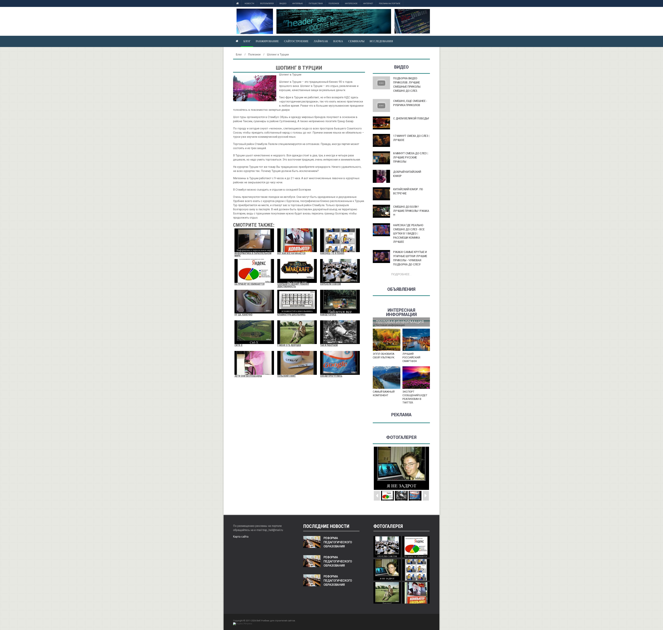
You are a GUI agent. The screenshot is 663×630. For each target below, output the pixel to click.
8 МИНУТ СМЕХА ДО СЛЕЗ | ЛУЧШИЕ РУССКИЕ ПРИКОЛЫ (410, 157)
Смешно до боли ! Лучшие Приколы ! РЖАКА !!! (411, 211)
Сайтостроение (296, 41)
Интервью (297, 3)
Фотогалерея (267, 3)
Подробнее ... (401, 274)
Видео (283, 3)
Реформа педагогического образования (338, 542)
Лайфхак (321, 41)
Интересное (351, 3)
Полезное (334, 3)
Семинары (356, 41)
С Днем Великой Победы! (411, 118)
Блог (247, 41)
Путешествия (316, 3)
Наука (338, 41)
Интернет (368, 3)
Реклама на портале (389, 3)
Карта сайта (240, 536)
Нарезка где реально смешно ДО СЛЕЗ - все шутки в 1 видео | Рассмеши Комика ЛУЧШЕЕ (408, 233)
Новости (249, 3)
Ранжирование (267, 41)
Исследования (381, 41)
